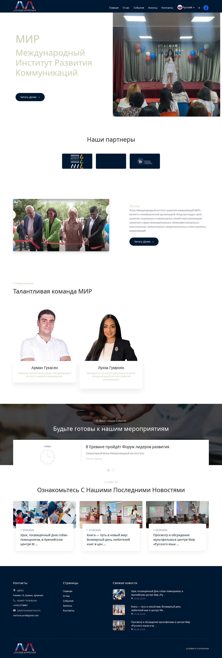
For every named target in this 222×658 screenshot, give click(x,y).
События (139, 7)
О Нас (66, 596)
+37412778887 (20, 605)
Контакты (167, 7)
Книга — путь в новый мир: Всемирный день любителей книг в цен (108, 539)
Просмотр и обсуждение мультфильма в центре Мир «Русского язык (174, 539)
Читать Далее (28, 97)
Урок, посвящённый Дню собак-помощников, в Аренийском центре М (44, 539)
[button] (108, 470)
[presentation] (123, 105)
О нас (126, 7)
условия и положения (197, 648)
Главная (114, 7)
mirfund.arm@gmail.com (26, 615)
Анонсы (152, 7)
